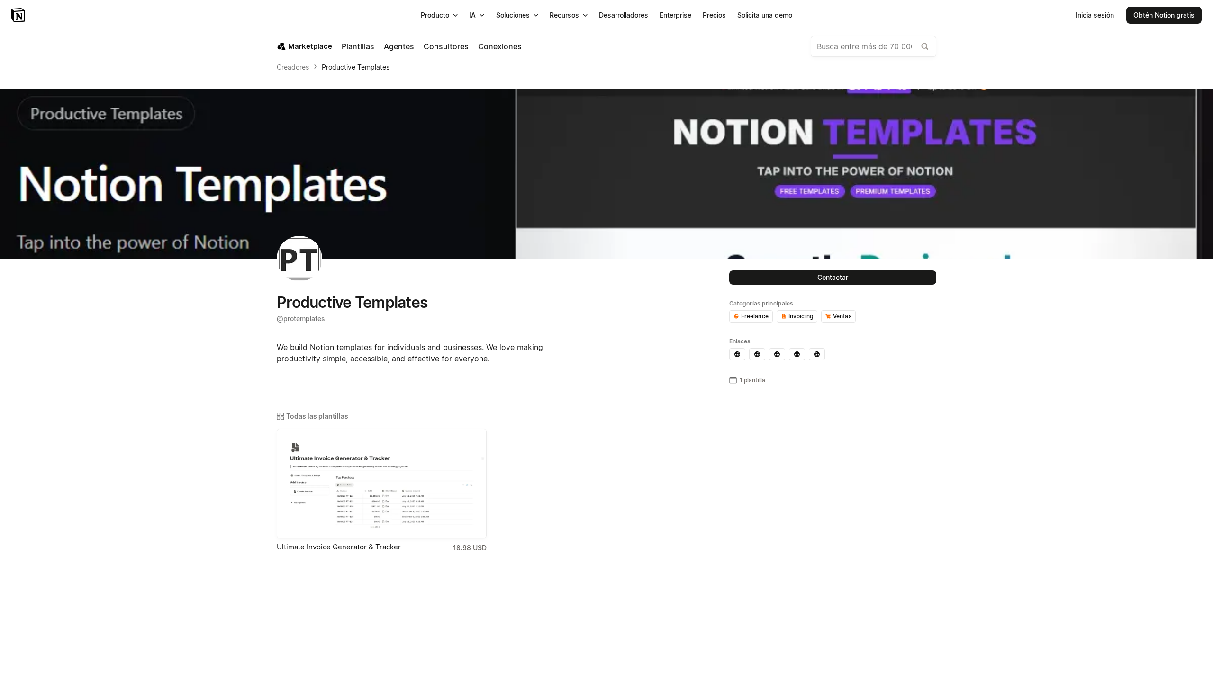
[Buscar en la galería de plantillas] (925, 46)
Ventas (842, 316)
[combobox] (873, 46)
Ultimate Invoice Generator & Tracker (339, 546)
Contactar (832, 277)
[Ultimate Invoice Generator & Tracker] (382, 483)
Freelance (755, 316)
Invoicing (800, 316)
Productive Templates (355, 67)
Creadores (293, 67)
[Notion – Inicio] (19, 15)
